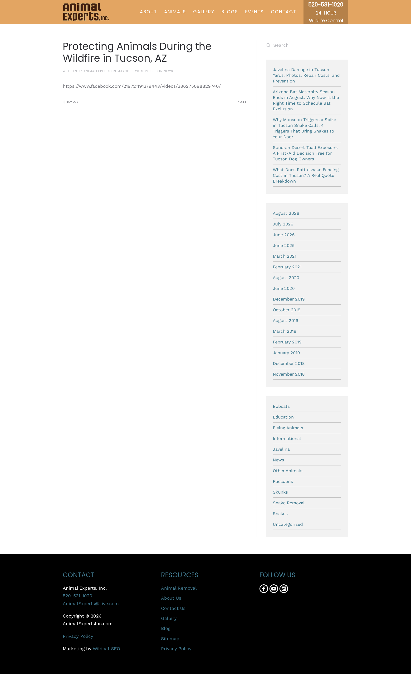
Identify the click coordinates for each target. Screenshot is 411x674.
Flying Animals (288, 427)
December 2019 (289, 298)
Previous (72, 102)
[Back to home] (86, 12)
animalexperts (97, 71)
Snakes (280, 513)
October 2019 (286, 309)
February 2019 (287, 341)
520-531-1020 (77, 595)
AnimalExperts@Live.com (91, 603)
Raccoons (283, 481)
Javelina (281, 449)
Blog (165, 628)
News (168, 71)
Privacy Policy (78, 636)
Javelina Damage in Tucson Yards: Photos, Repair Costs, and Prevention (306, 75)
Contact (283, 12)
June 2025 (283, 245)
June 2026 (284, 234)
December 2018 (289, 363)
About (148, 12)
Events (254, 12)
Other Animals (287, 470)
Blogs (229, 12)
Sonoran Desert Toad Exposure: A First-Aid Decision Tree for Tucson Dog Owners (305, 153)
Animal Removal (179, 588)
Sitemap (170, 638)
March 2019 (284, 331)
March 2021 (284, 256)
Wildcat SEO (106, 648)
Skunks (280, 492)
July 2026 (283, 223)
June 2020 (284, 288)
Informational (287, 438)
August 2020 (286, 277)
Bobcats (281, 406)
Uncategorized (288, 524)
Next (241, 102)
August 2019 (285, 320)
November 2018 (289, 374)
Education (283, 416)
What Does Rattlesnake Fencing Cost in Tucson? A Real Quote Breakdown (306, 175)
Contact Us (173, 608)
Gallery (203, 12)
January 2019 (286, 352)
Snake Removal (289, 502)
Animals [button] (175, 12)
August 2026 (286, 213)
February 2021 (287, 266)
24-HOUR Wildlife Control (325, 13)
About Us (171, 598)
